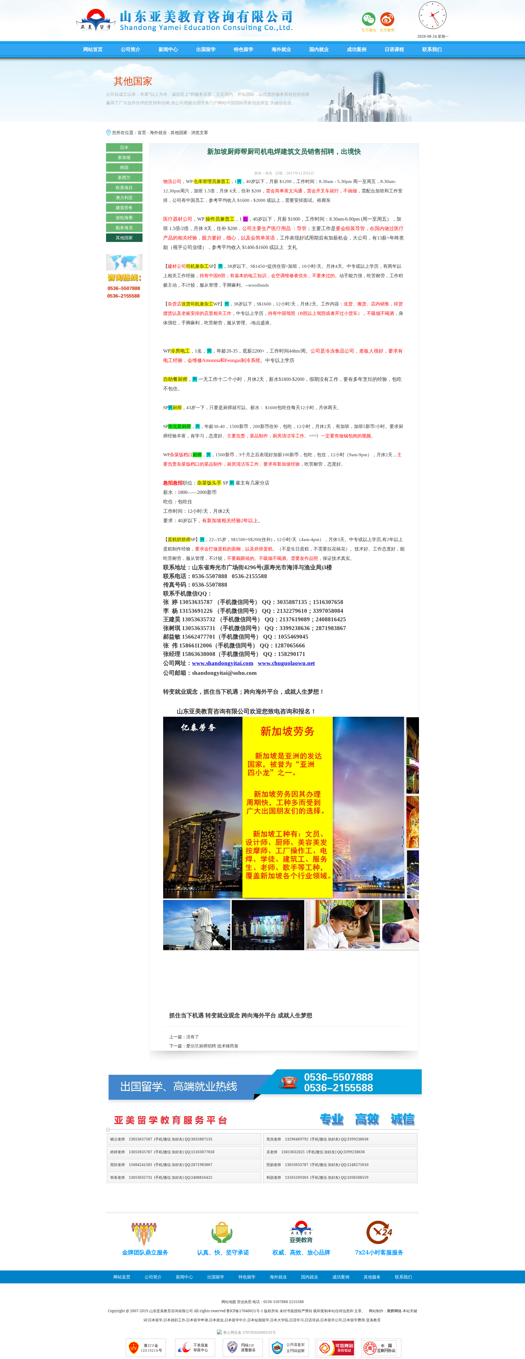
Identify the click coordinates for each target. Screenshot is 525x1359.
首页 (142, 132)
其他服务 (372, 1277)
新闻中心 (168, 49)
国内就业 (319, 49)
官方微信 (369, 30)
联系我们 (432, 49)
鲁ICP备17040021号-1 (244, 1310)
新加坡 (124, 157)
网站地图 (228, 1301)
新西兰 (124, 177)
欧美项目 (124, 187)
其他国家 (178, 132)
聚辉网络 (394, 1310)
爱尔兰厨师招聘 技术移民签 (212, 1046)
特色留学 (243, 49)
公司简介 (130, 49)
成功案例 (356, 49)
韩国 (124, 167)
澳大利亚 (124, 197)
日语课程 (394, 49)
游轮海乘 (124, 217)
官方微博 (387, 30)
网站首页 (93, 49)
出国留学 (206, 49)
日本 (124, 147)
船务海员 (124, 227)
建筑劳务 (124, 207)
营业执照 (244, 1301)
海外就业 (281, 49)
